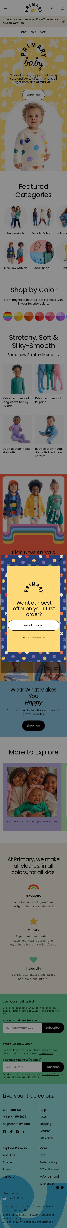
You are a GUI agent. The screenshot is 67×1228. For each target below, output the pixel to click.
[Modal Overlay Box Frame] (33, 614)
